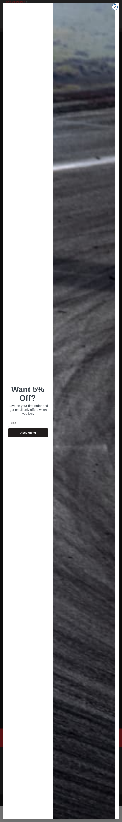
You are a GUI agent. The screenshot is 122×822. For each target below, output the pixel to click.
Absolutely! (28, 432)
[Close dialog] (115, 7)
